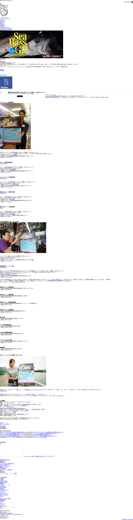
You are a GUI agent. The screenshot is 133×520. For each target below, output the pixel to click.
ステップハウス (9, 258)
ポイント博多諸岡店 (10, 169)
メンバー (2, 491)
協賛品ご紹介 (3, 482)
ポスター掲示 (30, 93)
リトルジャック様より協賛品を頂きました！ (35, 456)
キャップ (2, 503)
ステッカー (3, 506)
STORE (2, 26)
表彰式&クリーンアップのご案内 (37, 437)
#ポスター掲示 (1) (5, 424)
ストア (2, 502)
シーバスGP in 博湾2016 (51, 96)
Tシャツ (2, 504)
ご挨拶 (2, 478)
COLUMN (2, 21)
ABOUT (2, 20)
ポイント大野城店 (10, 214)
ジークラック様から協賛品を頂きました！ (45, 436)
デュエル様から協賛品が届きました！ (40, 434)
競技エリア (3, 467)
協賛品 (2, 461)
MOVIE (2, 23)
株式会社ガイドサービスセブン (33, 389)
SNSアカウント (4, 493)
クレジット (3, 492)
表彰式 (2, 462)
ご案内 (2, 480)
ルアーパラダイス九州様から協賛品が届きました (50, 432)
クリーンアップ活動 (5, 469)
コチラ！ (12, 407)
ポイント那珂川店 (10, 199)
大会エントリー (4, 466)
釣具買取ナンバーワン (11, 274)
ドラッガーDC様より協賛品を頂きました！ (45, 433)
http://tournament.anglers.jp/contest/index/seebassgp (12, 408)
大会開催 (2, 468)
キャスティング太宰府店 (11, 184)
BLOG (1, 22)
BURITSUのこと (4, 490)
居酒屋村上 (3, 500)
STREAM (2, 25)
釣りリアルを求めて (5, 498)
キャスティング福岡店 (11, 155)
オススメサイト (4, 495)
